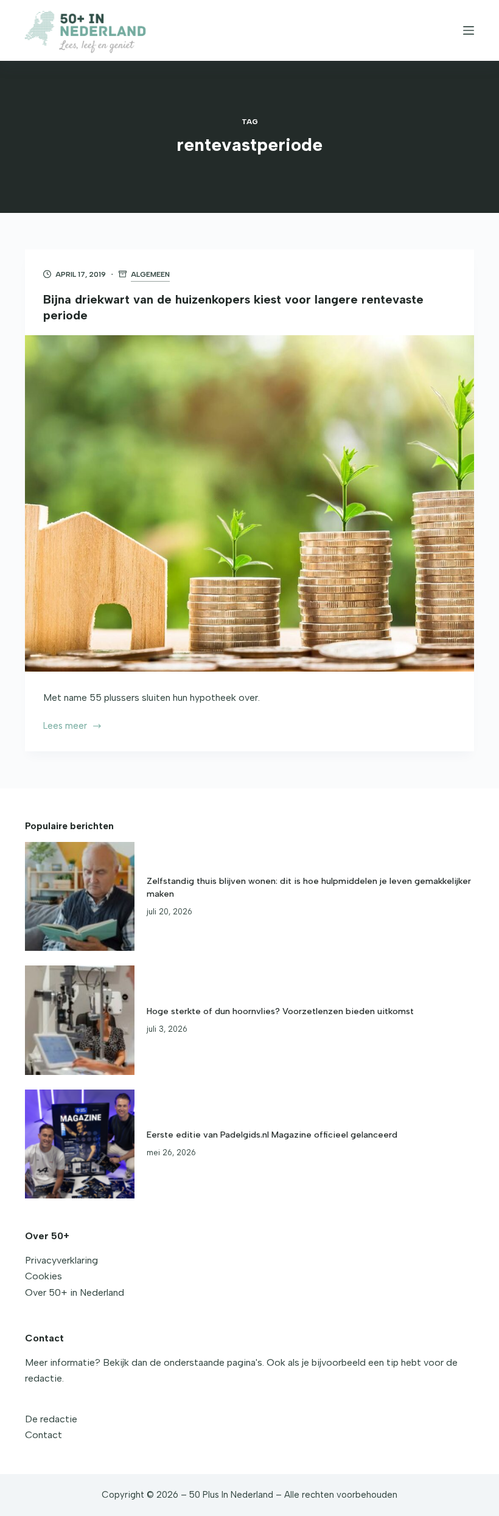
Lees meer (70, 727)
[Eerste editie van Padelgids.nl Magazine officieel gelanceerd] (79, 1144)
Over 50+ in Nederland (74, 1292)
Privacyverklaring (61, 1260)
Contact (43, 1435)
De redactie (51, 1419)
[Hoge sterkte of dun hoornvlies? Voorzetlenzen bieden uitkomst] (79, 1020)
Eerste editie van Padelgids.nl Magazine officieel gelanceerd (272, 1134)
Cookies (43, 1276)
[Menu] (468, 30)
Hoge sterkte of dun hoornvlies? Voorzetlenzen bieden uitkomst (280, 1011)
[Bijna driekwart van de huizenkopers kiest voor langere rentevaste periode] (249, 503)
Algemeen (150, 274)
